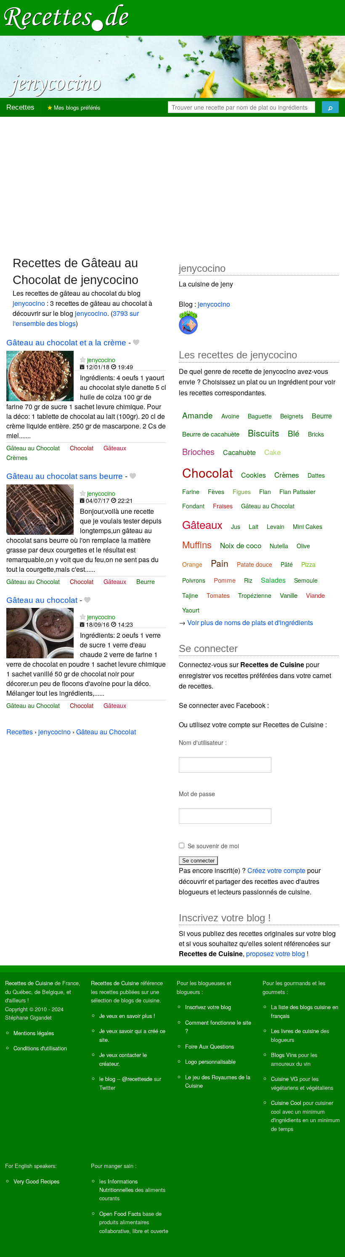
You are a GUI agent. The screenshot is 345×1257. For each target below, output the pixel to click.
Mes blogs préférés (76, 107)
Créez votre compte (276, 870)
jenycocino (29, 303)
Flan (265, 491)
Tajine (190, 595)
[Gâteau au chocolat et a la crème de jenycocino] (40, 375)
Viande (315, 595)
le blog (107, 1079)
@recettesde (137, 1079)
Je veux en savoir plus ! (127, 1016)
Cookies (253, 475)
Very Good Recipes (36, 1181)
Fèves (216, 491)
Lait (253, 526)
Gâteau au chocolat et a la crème (66, 342)
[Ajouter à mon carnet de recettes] (136, 342)
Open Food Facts (120, 1214)
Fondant (193, 506)
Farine (190, 491)
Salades (273, 580)
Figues (242, 491)
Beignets (291, 416)
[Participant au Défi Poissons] (188, 321)
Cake (272, 452)
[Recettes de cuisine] (66, 17)
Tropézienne (254, 595)
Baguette (260, 416)
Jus (235, 526)
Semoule (306, 580)
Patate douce (254, 564)
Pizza (308, 564)
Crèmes (16, 457)
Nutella (279, 546)
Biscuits (263, 432)
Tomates (218, 595)
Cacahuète (239, 452)
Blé (294, 433)
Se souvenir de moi (213, 846)
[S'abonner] (82, 359)
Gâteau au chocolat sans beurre (64, 476)
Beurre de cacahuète (210, 433)
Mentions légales (33, 1033)
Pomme (225, 580)
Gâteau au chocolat (41, 600)
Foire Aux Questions (209, 1046)
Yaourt (190, 610)
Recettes (20, 107)
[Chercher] (330, 107)
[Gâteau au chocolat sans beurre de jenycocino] (40, 508)
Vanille (288, 595)
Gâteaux (115, 447)
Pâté (287, 564)
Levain (275, 526)
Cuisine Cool (286, 1103)
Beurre (145, 581)
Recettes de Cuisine (29, 983)
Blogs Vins (284, 1055)
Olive (303, 546)
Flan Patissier (297, 491)
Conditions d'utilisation (40, 1048)
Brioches (198, 451)
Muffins (197, 544)
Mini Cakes (307, 526)
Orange (192, 564)
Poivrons (193, 580)
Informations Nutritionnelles (118, 1185)
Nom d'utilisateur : (203, 742)
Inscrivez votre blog (208, 1007)
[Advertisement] (172, 182)
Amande (197, 415)
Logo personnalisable (210, 1061)
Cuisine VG (284, 1079)
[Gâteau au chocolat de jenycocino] (40, 632)
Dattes (316, 475)
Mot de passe (197, 793)
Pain (219, 563)
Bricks (316, 434)
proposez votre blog (275, 953)
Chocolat (81, 447)
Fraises (223, 506)
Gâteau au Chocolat (33, 447)
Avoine (230, 416)
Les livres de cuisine (295, 1031)
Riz (248, 580)
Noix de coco (240, 545)
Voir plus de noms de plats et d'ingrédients (250, 622)
